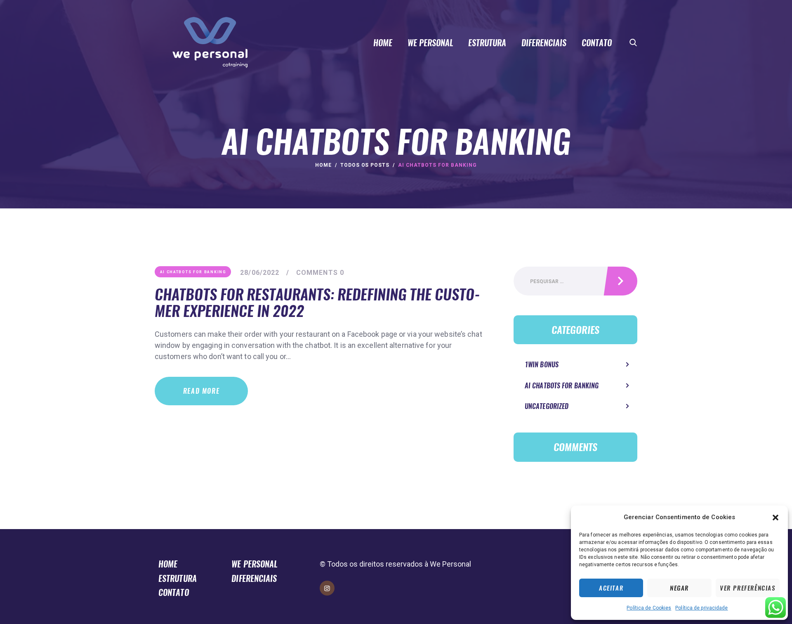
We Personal (254, 564)
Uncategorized (546, 406)
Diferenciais (254, 578)
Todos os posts (364, 165)
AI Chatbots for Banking (193, 272)
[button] (775, 517)
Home (323, 165)
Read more (201, 391)
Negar (679, 588)
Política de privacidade (701, 608)
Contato (173, 592)
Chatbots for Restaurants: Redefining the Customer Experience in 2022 (317, 302)
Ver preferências (748, 588)
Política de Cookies (649, 608)
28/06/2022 (259, 273)
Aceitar (611, 588)
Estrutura (177, 578)
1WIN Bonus (542, 364)
